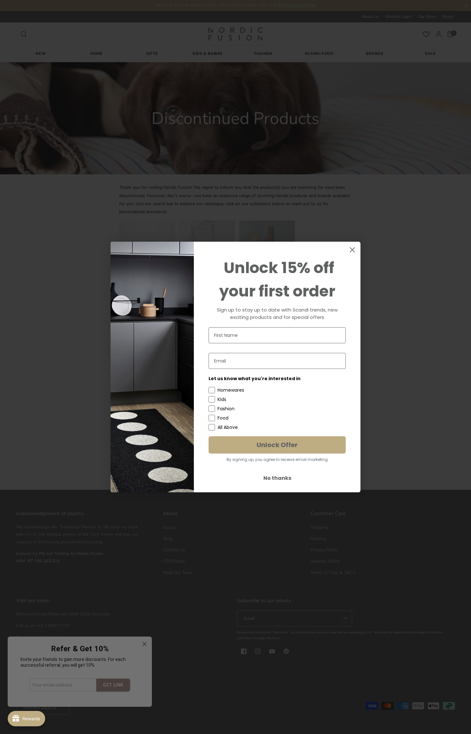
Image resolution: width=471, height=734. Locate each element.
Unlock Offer (277, 444)
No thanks (277, 478)
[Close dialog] (352, 249)
